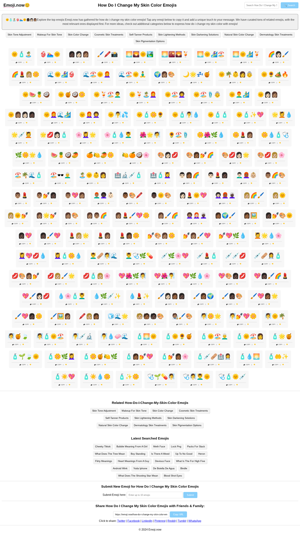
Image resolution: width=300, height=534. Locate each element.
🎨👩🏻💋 (167, 155)
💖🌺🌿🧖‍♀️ (132, 276)
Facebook (133, 520)
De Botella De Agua (163, 468)
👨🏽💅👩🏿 (46, 195)
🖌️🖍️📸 (107, 54)
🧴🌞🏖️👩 (250, 336)
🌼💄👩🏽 (242, 135)
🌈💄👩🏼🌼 (25, 74)
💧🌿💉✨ (107, 296)
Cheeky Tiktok (103, 446)
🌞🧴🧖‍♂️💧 (185, 115)
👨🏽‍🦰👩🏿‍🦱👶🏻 (103, 195)
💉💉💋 (235, 256)
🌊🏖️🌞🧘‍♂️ (132, 74)
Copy (20, 62)
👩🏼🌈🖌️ (253, 195)
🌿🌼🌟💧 (29, 155)
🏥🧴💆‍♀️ (160, 175)
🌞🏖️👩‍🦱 (174, 94)
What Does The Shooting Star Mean (138, 475)
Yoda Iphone (140, 468)
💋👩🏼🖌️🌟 (61, 276)
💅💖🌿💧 (232, 235)
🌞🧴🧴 (217, 115)
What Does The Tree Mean (110, 453)
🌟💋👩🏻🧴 (54, 135)
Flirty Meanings (103, 461)
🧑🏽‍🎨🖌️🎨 (182, 316)
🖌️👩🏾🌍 (203, 296)
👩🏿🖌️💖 (50, 235)
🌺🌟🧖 (150, 135)
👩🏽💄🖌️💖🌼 (132, 215)
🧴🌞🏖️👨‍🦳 (214, 336)
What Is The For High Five (190, 461)
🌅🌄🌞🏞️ (139, 54)
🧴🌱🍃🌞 (25, 356)
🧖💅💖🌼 (243, 316)
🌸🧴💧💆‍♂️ (118, 135)
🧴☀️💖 (64, 376)
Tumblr (182, 520)
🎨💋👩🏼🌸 (271, 155)
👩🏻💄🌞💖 (193, 195)
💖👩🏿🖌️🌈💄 (271, 276)
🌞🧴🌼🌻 (150, 115)
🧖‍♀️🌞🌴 (275, 316)
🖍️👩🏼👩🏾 (89, 316)
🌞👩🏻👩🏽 (267, 94)
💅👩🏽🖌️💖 (197, 235)
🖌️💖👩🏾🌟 (264, 296)
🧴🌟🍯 (282, 336)
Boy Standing (138, 453)
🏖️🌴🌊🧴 (28, 175)
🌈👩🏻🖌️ (278, 54)
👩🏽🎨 (71, 215)
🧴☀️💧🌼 (97, 376)
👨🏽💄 (21, 195)
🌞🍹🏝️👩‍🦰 (143, 94)
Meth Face (159, 446)
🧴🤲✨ (278, 356)
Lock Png (176, 446)
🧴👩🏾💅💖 (139, 356)
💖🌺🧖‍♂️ (164, 276)
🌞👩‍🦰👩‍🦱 (89, 115)
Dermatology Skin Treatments (276, 34)
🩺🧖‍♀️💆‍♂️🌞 (196, 376)
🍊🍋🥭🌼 (100, 155)
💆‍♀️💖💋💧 (32, 256)
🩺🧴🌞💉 (232, 376)
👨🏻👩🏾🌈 (189, 175)
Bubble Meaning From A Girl (131, 446)
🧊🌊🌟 (117, 316)
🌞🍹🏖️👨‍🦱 (107, 94)
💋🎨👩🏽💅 (25, 276)
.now (14, 5)
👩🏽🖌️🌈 (167, 215)
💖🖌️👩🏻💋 (36, 296)
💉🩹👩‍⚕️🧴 (268, 256)
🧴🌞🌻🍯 (179, 336)
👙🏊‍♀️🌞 (50, 54)
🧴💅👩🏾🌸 (175, 356)
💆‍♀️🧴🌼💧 (68, 256)
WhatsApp (194, 520)
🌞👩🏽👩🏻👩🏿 (21, 115)
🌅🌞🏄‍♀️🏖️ (211, 54)
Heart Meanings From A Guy (133, 461)
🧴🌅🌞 (146, 336)
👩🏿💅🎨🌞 (279, 215)
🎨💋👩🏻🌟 (235, 155)
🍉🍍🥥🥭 (64, 155)
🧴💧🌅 (249, 356)
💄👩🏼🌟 (78, 235)
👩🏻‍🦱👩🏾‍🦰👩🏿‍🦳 (225, 195)
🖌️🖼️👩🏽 (60, 316)
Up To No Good (183, 453)
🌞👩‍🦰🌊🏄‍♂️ (57, 115)
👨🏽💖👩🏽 (75, 195)
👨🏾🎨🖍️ (132, 195)
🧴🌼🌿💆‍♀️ (61, 356)
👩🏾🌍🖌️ (225, 215)
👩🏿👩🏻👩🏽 (78, 54)
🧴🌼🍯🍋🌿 (100, 356)
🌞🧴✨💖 (250, 115)
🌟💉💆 (21, 135)
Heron (201, 453)
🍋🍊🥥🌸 (136, 155)
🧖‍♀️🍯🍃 (18, 336)
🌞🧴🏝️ (21, 54)
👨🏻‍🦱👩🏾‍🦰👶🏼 (246, 175)
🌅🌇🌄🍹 (175, 54)
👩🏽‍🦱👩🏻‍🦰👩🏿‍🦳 (196, 215)
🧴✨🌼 (128, 376)
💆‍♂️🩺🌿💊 (139, 256)
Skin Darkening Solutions (205, 34)
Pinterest (160, 520)
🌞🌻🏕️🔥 (275, 74)
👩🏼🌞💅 (17, 215)
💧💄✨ (139, 296)
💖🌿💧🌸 (196, 276)
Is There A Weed (160, 453)
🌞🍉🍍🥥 (36, 94)
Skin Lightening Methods (171, 34)
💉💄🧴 (207, 256)
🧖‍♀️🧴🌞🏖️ (50, 336)
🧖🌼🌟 (210, 316)
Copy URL (178, 514)
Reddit (172, 520)
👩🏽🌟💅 (46, 215)
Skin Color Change (78, 34)
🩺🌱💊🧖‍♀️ (161, 376)
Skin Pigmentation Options (150, 41)
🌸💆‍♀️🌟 (85, 135)
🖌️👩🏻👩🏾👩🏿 (171, 296)
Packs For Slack (196, 446)
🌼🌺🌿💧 (211, 135)
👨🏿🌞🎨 (161, 195)
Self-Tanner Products (140, 34)
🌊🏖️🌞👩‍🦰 (97, 74)
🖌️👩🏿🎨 (232, 296)
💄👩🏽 (104, 235)
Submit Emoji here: (114, 494)
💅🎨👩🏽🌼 (161, 235)
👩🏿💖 (25, 235)
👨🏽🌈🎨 (275, 175)
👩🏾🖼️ (250, 215)
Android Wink (120, 468)
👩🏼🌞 (279, 195)
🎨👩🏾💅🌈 (200, 155)
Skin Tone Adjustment (19, 34)
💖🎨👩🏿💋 (232, 276)
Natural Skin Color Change (239, 34)
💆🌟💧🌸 (268, 235)
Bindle (183, 468)
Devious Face (162, 461)
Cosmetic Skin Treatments (108, 34)
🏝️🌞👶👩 (93, 175)
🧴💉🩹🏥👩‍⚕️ (214, 356)
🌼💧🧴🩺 (275, 135)
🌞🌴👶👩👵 (235, 74)
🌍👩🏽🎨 (164, 74)
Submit (190, 495)
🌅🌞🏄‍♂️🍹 (246, 54)
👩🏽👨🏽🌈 (96, 215)
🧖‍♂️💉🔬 (82, 336)
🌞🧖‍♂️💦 (117, 115)
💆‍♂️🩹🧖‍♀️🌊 (104, 256)
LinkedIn (147, 520)
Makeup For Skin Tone (49, 34)
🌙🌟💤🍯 (196, 74)
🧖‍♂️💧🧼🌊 (114, 336)
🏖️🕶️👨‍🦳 (60, 175)
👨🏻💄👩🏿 (217, 175)
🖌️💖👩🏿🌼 (28, 316)
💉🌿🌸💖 (175, 256)
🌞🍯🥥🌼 (71, 94)
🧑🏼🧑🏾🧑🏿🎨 (150, 316)
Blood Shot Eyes (173, 475)
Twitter (121, 520)
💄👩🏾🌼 (129, 235)
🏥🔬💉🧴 (128, 175)
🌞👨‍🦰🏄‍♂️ (239, 94)
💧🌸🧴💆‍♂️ (71, 296)
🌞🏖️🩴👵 (207, 94)
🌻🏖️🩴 (178, 135)
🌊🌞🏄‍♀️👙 (61, 74)
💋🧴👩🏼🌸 (97, 276)
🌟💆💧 (282, 115)
